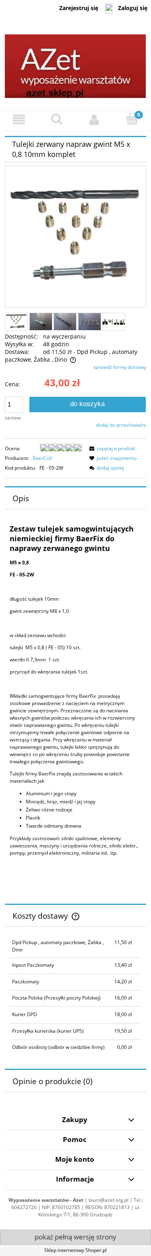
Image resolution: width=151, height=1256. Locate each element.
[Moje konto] (95, 119)
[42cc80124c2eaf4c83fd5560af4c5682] (90, 321)
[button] (19, 119)
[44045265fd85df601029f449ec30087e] (41, 321)
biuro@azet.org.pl (108, 1200)
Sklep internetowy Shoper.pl (75, 1250)
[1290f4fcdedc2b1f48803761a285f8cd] (65, 321)
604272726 (24, 1207)
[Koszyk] (132, 119)
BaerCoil (42, 458)
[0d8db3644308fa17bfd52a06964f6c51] (16, 322)
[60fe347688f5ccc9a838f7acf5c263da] (114, 322)
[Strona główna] (75, 63)
